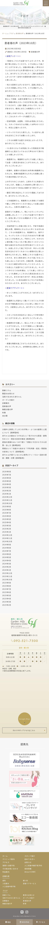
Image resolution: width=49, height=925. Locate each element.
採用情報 (28, 868)
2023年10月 (7, 579)
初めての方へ (29, 859)
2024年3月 (6, 563)
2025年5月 (6, 519)
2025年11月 (7, 500)
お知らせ (28, 862)
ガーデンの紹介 (8, 400)
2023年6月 (6, 592)
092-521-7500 (26, 640)
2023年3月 (6, 602)
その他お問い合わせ (10, 868)
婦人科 (25, 880)
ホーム (5, 856)
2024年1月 (6, 570)
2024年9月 (6, 544)
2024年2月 (6, 567)
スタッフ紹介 (29, 856)
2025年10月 (7, 503)
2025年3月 (6, 525)
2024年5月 (6, 557)
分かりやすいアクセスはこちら (24, 730)
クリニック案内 (9, 859)
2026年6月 (6, 478)
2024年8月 (6, 548)
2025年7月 (6, 513)
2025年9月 (6, 506)
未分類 (5, 416)
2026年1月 (6, 494)
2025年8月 (6, 509)
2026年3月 (6, 487)
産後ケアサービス (29, 883)
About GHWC (30, 872)
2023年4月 (6, 598)
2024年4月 (6, 560)
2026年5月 (6, 481)
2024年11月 (7, 538)
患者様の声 (35, 52)
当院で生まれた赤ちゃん (12, 397)
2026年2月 (6, 490)
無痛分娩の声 (7, 409)
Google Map (24, 719)
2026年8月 (6, 471)
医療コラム (6, 390)
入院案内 (6, 883)
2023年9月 (6, 583)
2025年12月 (7, 497)
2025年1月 (6, 532)
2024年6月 (6, 554)
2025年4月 (6, 522)
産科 (4, 880)
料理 (4, 412)
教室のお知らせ (8, 393)
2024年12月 (7, 535)
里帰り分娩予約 (9, 865)
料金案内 (6, 872)
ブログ (5, 890)
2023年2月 (6, 605)
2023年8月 (6, 586)
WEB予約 (25, 922)
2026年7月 (6, 475)
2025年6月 (6, 516)
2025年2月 (6, 529)
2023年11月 (7, 576)
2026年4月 (6, 484)
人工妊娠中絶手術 (9, 886)
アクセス (41, 922)
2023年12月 (7, 573)
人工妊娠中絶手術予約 (33, 865)
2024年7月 (6, 551)
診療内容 (6, 876)
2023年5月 (6, 595)
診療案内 (5, 403)
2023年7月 (6, 589)
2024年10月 (7, 541)
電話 (9, 922)
